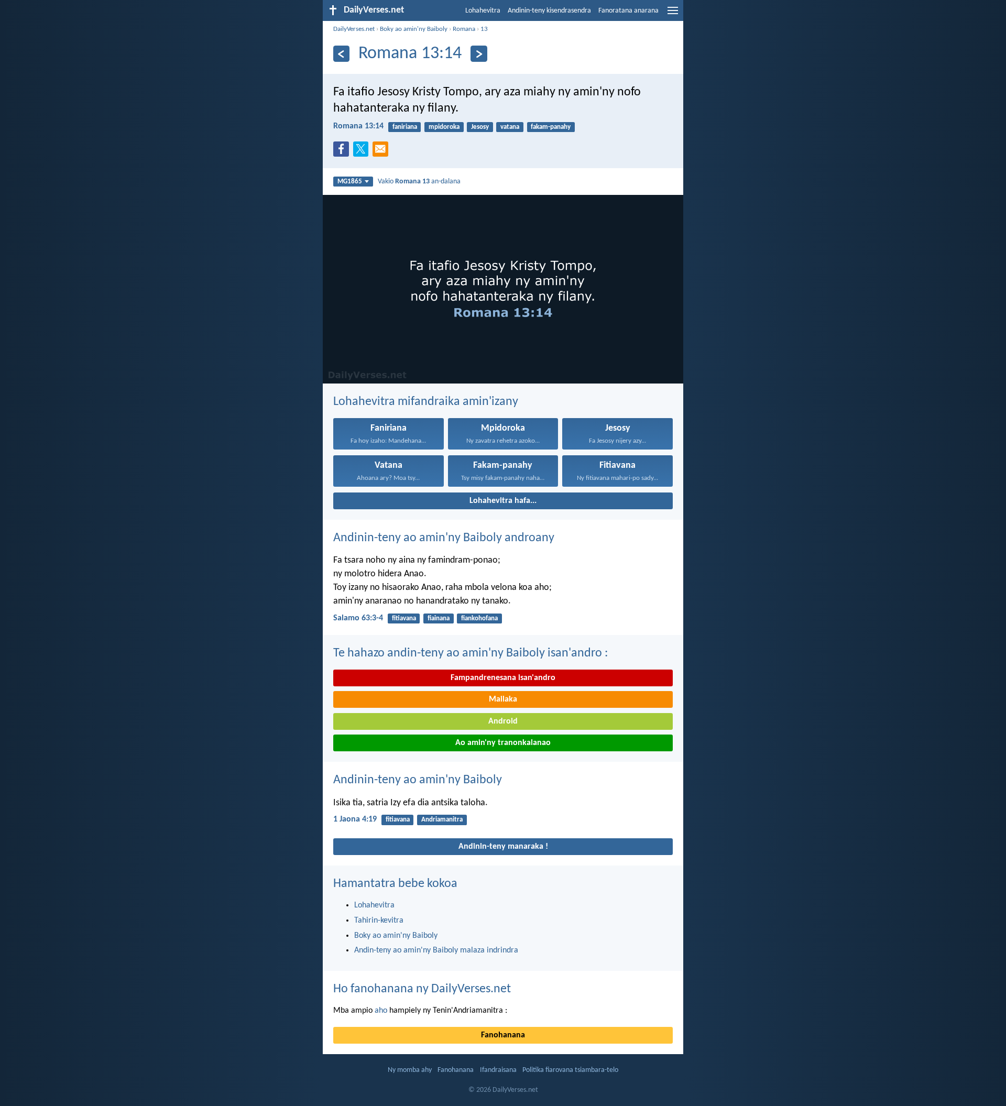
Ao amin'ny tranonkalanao (503, 743)
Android (503, 721)
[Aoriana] (341, 54)
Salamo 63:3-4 (358, 618)
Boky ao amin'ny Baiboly (413, 29)
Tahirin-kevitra (378, 920)
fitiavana (404, 618)
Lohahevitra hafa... (503, 501)
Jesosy (480, 127)
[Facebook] (343, 152)
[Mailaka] (382, 152)
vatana (509, 127)
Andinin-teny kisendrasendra (549, 11)
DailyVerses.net (354, 29)
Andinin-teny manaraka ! (503, 846)
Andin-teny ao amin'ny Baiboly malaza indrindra (436, 950)
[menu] (672, 14)
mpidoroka (444, 127)
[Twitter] (363, 152)
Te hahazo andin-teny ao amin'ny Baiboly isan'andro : (470, 653)
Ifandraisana (498, 1070)
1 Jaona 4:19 (355, 819)
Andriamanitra (442, 819)
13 (484, 29)
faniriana (404, 127)
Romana (464, 29)
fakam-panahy (551, 127)
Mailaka (503, 699)
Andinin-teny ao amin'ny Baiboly (417, 780)
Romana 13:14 (358, 126)
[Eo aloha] (479, 54)
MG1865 (349, 181)
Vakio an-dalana (419, 181)
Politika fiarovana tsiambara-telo (570, 1070)
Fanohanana (503, 1035)
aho (381, 1010)
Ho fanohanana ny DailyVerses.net (422, 989)
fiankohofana (479, 618)
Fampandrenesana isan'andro (503, 678)
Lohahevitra (482, 11)
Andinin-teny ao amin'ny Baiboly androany (443, 538)
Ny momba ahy (410, 1070)
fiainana (439, 618)
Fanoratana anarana (628, 11)
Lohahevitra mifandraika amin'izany (425, 402)
